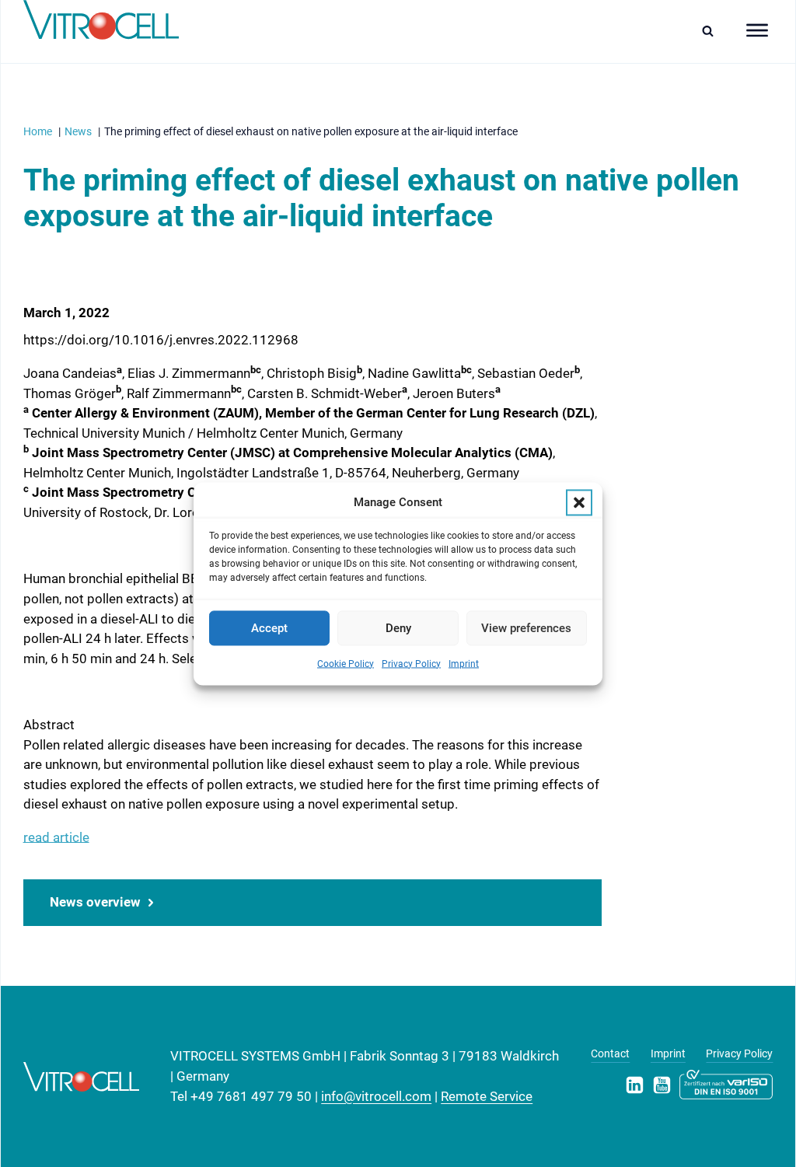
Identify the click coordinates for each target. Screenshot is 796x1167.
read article (56, 837)
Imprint (464, 664)
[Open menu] (757, 30)
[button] (579, 502)
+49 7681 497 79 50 (251, 1096)
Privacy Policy (411, 664)
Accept (269, 628)
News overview (95, 902)
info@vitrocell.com (376, 1096)
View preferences (526, 628)
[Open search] (711, 30)
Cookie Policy (345, 664)
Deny (398, 628)
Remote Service (486, 1096)
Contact (610, 1053)
